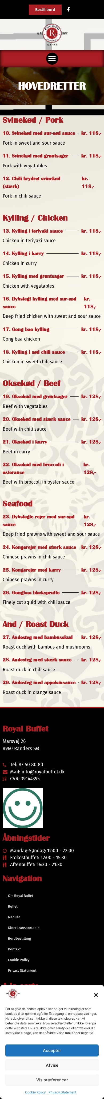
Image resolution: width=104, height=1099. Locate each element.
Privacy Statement (62, 1092)
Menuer (14, 917)
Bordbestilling (19, 938)
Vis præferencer (52, 1079)
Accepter (52, 1050)
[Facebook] (68, 9)
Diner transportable (23, 928)
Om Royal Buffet (20, 896)
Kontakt (14, 949)
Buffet (13, 906)
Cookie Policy (35, 1092)
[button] (96, 995)
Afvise (52, 1065)
